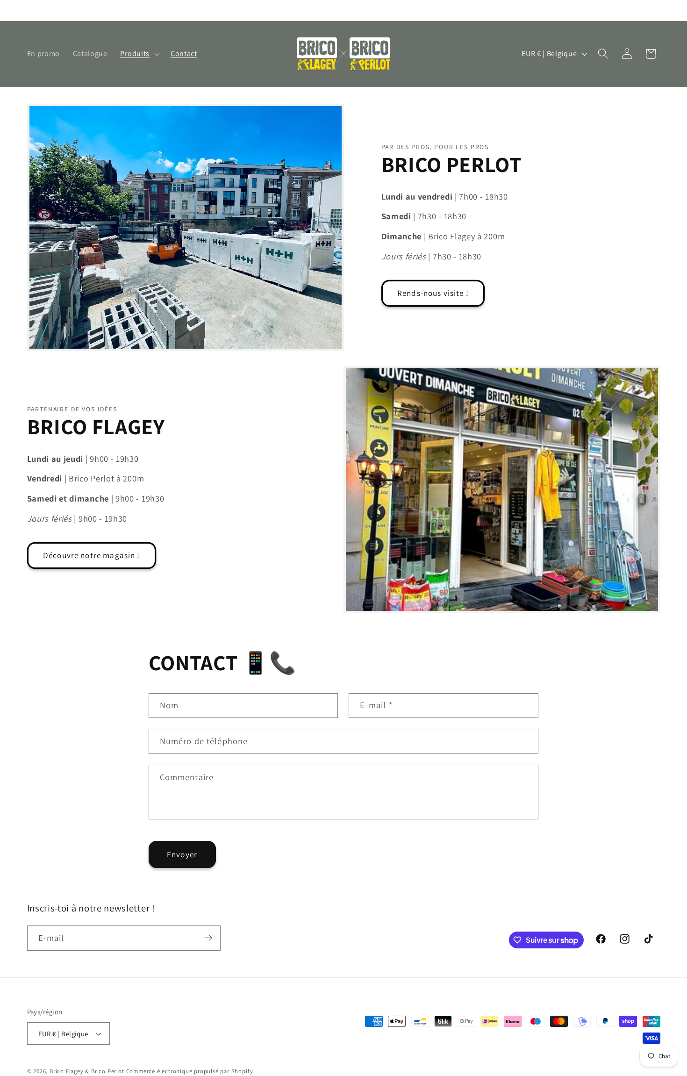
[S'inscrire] (208, 938)
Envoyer (182, 854)
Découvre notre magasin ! (91, 555)
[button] (139, 54)
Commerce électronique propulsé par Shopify (189, 1071)
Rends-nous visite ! (433, 292)
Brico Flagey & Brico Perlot (87, 1071)
